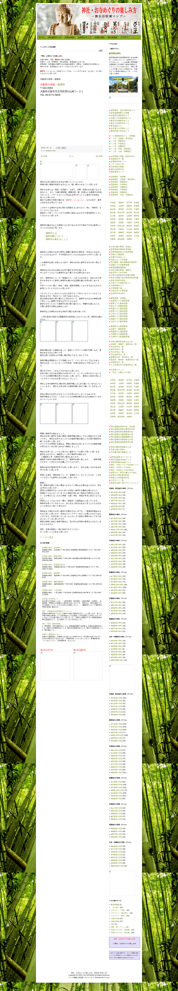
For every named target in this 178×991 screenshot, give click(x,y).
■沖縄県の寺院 (116, 855)
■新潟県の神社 (116, 556)
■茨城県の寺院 (116, 741)
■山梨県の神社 (116, 547)
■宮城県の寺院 (116, 701)
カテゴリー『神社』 (118, 916)
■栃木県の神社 (116, 527)
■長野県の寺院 (116, 770)
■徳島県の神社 (116, 623)
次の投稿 (44, 156)
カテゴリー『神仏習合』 (120, 913)
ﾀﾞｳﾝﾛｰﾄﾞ (124, 37)
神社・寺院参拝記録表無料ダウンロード (57, 611)
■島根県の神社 (116, 608)
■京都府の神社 (116, 579)
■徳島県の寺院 (116, 828)
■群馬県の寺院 (116, 738)
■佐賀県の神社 (116, 640)
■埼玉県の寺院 (116, 727)
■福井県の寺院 (116, 767)
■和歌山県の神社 (117, 585)
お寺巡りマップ (84, 37)
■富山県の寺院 (116, 750)
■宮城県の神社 (116, 495)
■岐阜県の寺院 (116, 756)
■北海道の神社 (116, 492)
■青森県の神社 (116, 509)
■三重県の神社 (116, 576)
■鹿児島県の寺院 (117, 866)
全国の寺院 (99, 37)
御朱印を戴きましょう (57, 239)
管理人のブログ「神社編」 (121, 932)
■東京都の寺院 (116, 730)
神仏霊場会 (112, 37)
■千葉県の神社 (116, 518)
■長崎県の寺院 (116, 863)
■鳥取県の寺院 (116, 819)
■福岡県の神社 (116, 654)
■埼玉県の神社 (116, 521)
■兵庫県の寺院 (116, 787)
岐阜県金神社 (115, 53)
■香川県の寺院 (116, 834)
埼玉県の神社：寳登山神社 (52, 556)
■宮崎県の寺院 (116, 852)
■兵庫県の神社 (116, 582)
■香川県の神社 (116, 628)
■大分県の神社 (116, 643)
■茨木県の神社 (116, 535)
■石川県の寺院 (116, 764)
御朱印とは (51, 233)
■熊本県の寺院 (116, 857)
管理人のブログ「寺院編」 (121, 930)
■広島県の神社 (116, 611)
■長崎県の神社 (116, 657)
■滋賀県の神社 (116, 593)
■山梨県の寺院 (116, 753)
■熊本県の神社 (116, 652)
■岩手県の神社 (116, 501)
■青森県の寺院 (116, 715)
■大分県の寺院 (116, 849)
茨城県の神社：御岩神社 (51, 573)
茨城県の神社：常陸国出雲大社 (53, 564)
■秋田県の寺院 (116, 712)
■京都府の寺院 (116, 784)
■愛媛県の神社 (116, 626)
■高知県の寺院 (116, 837)
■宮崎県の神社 (116, 646)
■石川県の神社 (116, 558)
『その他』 (115, 907)
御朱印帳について (55, 236)
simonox (87, 977)
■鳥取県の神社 (116, 613)
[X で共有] (61, 148)
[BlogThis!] (59, 148)
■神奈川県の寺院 (117, 735)
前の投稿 (99, 156)
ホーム (41, 37)
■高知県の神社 (116, 631)
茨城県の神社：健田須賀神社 (53, 582)
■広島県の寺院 (116, 816)
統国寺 (61, 84)
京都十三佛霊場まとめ (50, 634)
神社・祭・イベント (118, 927)
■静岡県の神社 (116, 567)
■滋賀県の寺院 (116, 798)
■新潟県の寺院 (116, 761)
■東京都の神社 (116, 524)
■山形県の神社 (116, 498)
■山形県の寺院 (116, 703)
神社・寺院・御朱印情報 (51, 624)
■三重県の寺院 (116, 782)
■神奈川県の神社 (117, 529)
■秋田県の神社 (116, 506)
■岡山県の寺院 (116, 811)
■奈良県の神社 (116, 590)
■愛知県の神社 (116, 553)
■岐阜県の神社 (116, 550)
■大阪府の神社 (116, 587)
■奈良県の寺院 (116, 796)
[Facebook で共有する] (63, 148)
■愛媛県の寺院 (116, 831)
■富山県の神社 (116, 544)
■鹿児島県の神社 (117, 660)
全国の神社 (69, 37)
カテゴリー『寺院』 (118, 910)
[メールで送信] (57, 148)
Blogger (107, 977)
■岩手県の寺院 (116, 706)
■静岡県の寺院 (116, 772)
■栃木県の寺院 (116, 732)
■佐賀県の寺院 (116, 846)
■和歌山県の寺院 (117, 790)
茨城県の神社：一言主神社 (52, 590)
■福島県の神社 (116, 503)
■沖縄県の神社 (116, 649)
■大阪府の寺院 (51, 150)
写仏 (112, 924)
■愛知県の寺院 (116, 758)
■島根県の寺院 (116, 813)
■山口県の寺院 (116, 808)
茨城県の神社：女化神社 (51, 547)
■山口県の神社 (116, 602)
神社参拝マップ (54, 37)
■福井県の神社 (116, 561)
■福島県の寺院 (116, 709)
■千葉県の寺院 (116, 724)
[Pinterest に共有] (65, 148)
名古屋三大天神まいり (50, 599)
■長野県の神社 (116, 564)
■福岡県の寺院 (116, 860)
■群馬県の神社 (116, 532)
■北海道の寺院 (116, 698)
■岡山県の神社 (116, 605)
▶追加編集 (115, 904)
